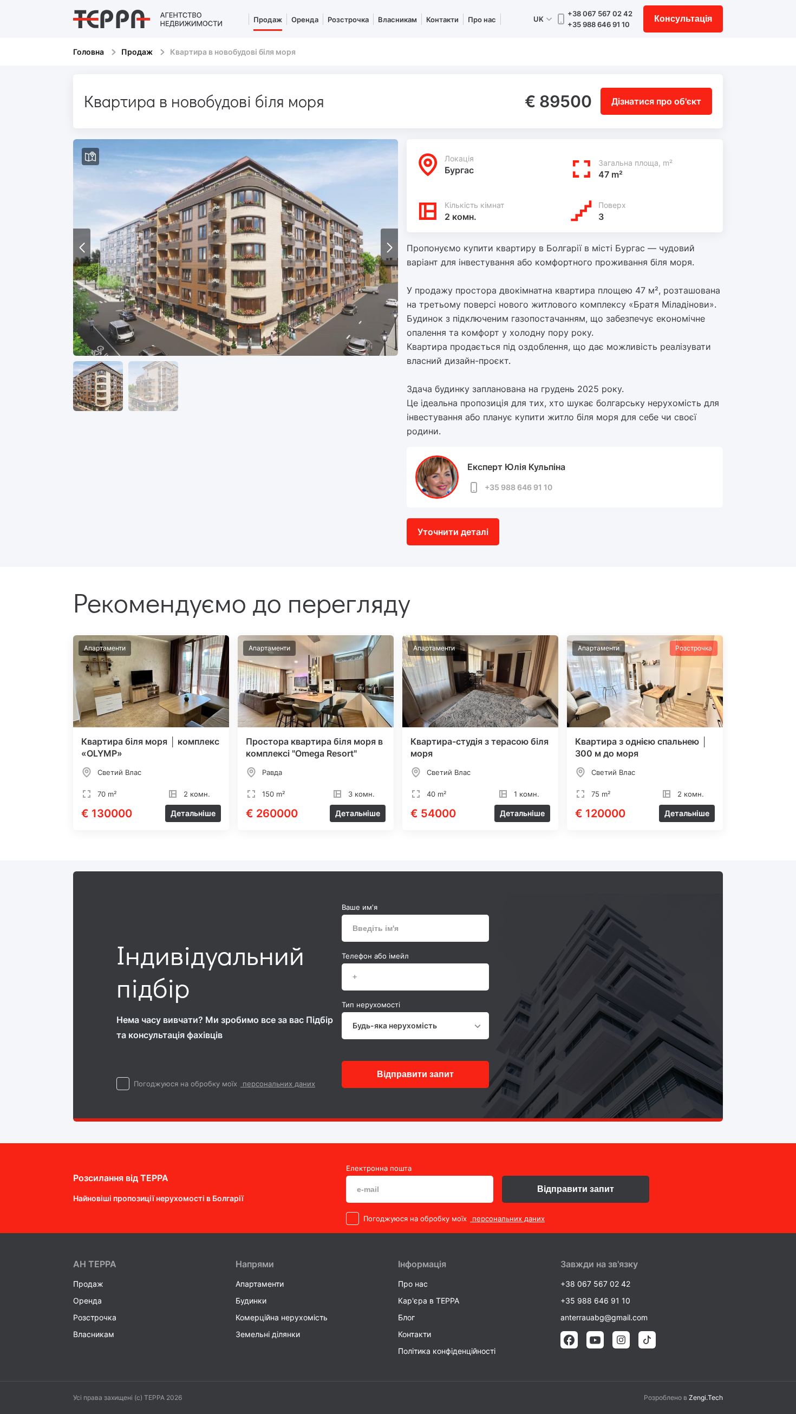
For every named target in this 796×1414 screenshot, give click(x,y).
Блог (406, 1317)
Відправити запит (415, 1074)
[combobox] (415, 1025)
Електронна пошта (379, 1168)
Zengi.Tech (706, 1397)
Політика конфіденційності (446, 1351)
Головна (88, 51)
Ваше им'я (359, 907)
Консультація (683, 18)
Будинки (251, 1300)
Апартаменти (260, 1283)
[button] (389, 247)
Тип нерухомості (371, 1004)
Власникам (397, 19)
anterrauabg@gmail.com (604, 1317)
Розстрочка (348, 19)
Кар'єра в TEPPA (428, 1300)
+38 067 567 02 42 (599, 13)
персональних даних (277, 1083)
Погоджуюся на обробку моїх (185, 1083)
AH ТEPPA (94, 1264)
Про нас (482, 19)
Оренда (304, 19)
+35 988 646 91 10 (598, 24)
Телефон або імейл (375, 956)
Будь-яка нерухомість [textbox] (395, 1025)
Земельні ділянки (268, 1334)
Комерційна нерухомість (282, 1317)
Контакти (442, 19)
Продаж (267, 19)
